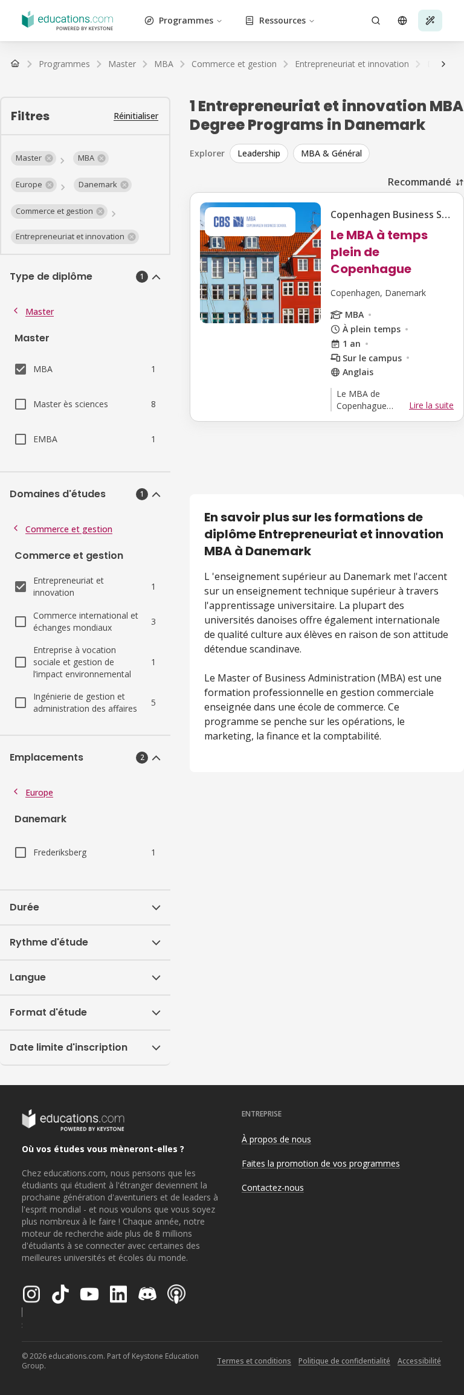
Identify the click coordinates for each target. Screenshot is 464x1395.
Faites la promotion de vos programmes (321, 1163)
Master (39, 311)
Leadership (258, 153)
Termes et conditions (254, 1361)
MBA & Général (331, 153)
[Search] (376, 20)
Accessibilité (419, 1361)
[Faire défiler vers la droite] (443, 64)
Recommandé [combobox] (419, 181)
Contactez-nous (273, 1187)
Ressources (282, 20)
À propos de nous (276, 1139)
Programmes (186, 20)
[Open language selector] (402, 20)
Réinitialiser (136, 115)
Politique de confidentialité (344, 1361)
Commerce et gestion (68, 529)
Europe (39, 792)
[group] (347, 153)
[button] (33, 158)
